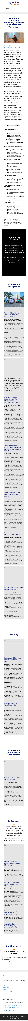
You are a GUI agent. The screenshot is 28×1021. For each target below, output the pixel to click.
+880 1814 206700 (8, 1010)
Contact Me (6, 994)
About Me (6, 987)
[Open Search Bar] (23, 9)
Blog (4, 989)
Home (5, 985)
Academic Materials (9, 992)
